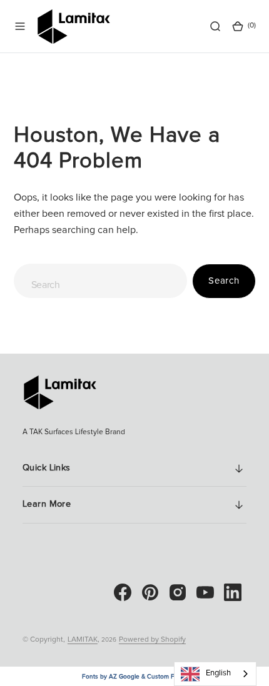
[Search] (215, 26)
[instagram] (177, 592)
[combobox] (101, 281)
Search (224, 281)
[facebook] (122, 592)
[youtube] (205, 592)
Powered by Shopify (152, 640)
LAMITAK (83, 640)
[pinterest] (150, 592)
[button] (20, 26)
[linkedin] (232, 592)
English (218, 673)
